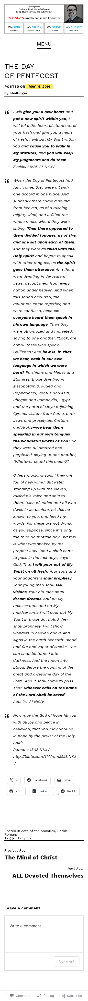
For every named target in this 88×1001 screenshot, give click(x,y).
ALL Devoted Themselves (48, 873)
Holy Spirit (26, 838)
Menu (44, 44)
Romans (11, 834)
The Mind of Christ (30, 854)
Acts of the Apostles (38, 831)
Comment (66, 961)
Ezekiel (63, 831)
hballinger (18, 93)
